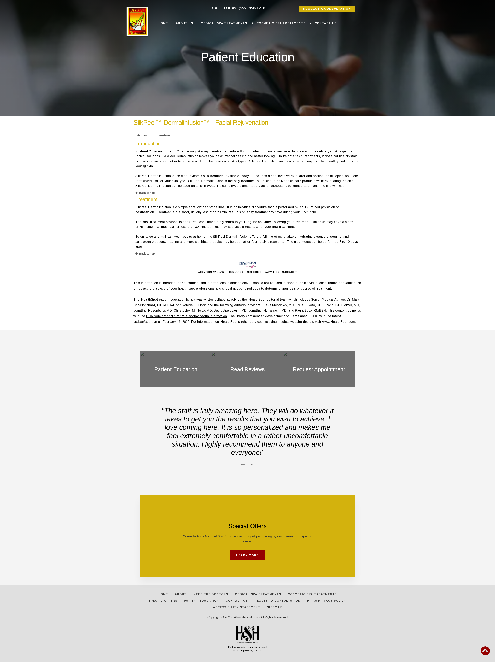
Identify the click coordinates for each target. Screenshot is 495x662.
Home (163, 23)
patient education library (177, 299)
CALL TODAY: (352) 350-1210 (238, 8)
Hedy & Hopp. (254, 650)
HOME (163, 594)
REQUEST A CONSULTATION (327, 8)
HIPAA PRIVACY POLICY (326, 600)
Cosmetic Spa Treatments (281, 23)
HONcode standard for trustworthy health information (186, 316)
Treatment (165, 135)
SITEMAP (274, 607)
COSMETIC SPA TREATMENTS (312, 594)
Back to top (147, 192)
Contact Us (326, 23)
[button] (485, 650)
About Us (184, 23)
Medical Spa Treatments (224, 23)
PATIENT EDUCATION (201, 600)
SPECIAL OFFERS (163, 600)
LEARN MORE (247, 555)
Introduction (144, 135)
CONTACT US (237, 600)
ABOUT (181, 594)
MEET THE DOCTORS (210, 594)
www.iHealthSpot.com (281, 272)
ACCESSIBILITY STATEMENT (236, 607)
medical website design (295, 322)
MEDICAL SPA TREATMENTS (258, 594)
